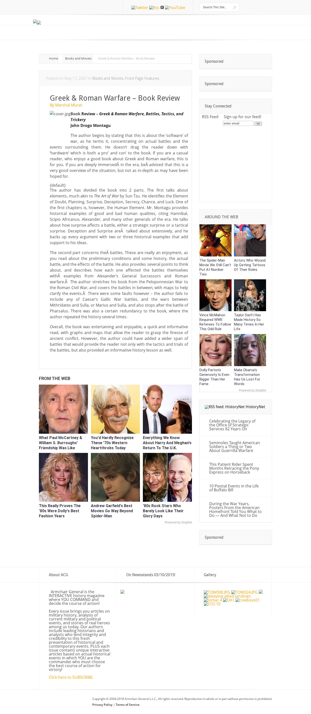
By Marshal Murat (66, 105)
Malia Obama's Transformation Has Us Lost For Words (247, 377)
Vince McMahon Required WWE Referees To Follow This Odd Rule (215, 322)
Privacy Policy (102, 705)
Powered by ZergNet (178, 522)
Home (53, 58)
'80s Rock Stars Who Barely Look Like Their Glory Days (163, 510)
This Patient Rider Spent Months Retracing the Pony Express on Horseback (234, 468)
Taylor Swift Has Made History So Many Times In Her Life (249, 322)
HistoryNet (255, 407)
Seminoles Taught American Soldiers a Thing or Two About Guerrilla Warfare (234, 446)
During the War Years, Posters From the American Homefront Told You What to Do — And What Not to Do (235, 509)
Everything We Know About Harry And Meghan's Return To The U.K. (167, 442)
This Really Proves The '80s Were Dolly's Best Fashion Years (60, 510)
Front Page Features (142, 78)
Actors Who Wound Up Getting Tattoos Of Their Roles (250, 265)
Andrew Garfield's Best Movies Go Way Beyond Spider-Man (112, 510)
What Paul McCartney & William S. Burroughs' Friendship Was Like (60, 442)
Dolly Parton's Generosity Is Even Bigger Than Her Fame (214, 377)
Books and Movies (78, 58)
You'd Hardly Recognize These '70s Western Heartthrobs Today (112, 442)
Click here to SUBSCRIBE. (71, 677)
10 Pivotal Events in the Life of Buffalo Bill (234, 488)
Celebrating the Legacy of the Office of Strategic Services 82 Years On (232, 425)
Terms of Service (127, 705)
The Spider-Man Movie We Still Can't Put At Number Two (215, 267)
